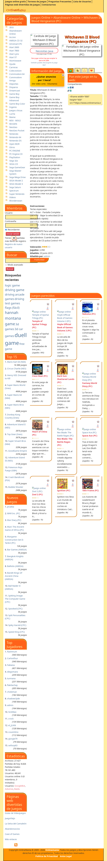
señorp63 (12, 745)
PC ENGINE (14, 150)
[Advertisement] (57, 277)
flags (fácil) (12, 308)
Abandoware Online (66, 17)
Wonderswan (15, 200)
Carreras (13, 67)
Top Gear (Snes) (14, 434)
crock (11, 718)
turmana (11, 678)
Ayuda (12, 64)
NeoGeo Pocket (16, 130)
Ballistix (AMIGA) (15, 566)
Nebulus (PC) (89, 314)
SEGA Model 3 (16, 184)
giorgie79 (12, 738)
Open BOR (14, 144)
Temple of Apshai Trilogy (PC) (39, 324)
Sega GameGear (17, 167)
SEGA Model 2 (16, 180)
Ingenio (13, 107)
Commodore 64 (16, 74)
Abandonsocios (12, 828)
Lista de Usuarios (82, 1)
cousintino (13, 732)
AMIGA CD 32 (15, 40)
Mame (12, 117)
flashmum (12, 651)
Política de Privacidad (46, 856)
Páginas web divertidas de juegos (22, 4)
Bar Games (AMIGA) (17, 549)
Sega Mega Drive (17, 177)
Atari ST (13, 57)
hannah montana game (13, 318)
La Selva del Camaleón (15, 823)
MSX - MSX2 (15, 120)
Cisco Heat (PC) (40, 376)
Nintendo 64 (15, 137)
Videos (12, 197)
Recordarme (13, 229)
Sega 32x (13, 160)
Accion (12, 37)
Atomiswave (15, 60)
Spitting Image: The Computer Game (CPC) (15, 598)
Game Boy (14, 94)
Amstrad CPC (15, 43)
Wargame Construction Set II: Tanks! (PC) (14, 539)
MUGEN (13, 123)
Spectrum (14, 190)
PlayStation (14, 157)
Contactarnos (49, 4)
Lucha (12, 113)
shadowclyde (13, 698)
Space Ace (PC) (89, 435)
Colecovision (15, 70)
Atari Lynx (14, 54)
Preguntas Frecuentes (59, 1)
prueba (10, 506)
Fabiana (11, 665)
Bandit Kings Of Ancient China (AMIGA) (13, 576)
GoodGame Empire (17, 450)
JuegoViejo (10, 818)
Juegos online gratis (15, 1)
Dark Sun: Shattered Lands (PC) (65, 379)
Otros (12, 147)
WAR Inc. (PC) (13, 513)
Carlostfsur (12, 658)
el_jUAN (12, 725)
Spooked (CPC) (15, 608)
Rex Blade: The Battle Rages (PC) (64, 441)
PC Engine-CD (16, 154)
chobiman (12, 691)
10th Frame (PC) (90, 490)
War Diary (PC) (14, 520)
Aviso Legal (66, 856)
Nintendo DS (15, 140)
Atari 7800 (14, 50)
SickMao (12, 712)
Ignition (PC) (63, 490)
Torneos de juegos (37, 1)
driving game (14, 290)
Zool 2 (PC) (37, 494)
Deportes (13, 83)
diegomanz (12, 671)
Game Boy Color (17, 103)
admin (10, 705)
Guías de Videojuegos (15, 813)
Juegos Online (40, 17)
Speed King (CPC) (16, 631)
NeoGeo (13, 127)
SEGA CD (13, 164)
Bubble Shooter (15, 487)
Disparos (13, 87)
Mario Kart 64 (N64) (16, 361)
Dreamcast (14, 90)
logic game (12, 285)
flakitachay (12, 685)
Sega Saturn (15, 187)
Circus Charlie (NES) (16, 368)
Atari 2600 (14, 47)
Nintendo (13, 133)
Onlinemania (52, 850)
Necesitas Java (44, 51)
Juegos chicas (15, 110)
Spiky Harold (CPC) (17, 625)
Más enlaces (11, 839)
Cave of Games (12, 834)
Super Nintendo (16, 194)
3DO (11, 27)
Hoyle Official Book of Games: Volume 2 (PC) (65, 327)
